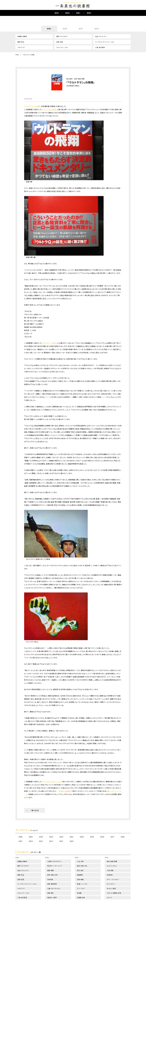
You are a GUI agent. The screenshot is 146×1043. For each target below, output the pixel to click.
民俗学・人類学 (52, 898)
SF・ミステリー (111, 884)
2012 (51, 841)
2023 (51, 837)
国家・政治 (20, 42)
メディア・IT (21, 47)
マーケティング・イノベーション (104, 42)
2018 (102, 837)
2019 (92, 837)
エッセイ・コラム (112, 866)
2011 (61, 841)
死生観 (79, 893)
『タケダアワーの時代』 (50, 343)
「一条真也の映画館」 (64, 791)
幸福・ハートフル (82, 884)
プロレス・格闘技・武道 (114, 893)
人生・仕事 (80, 861)
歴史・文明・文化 (82, 866)
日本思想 (50, 879)
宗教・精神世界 (52, 884)
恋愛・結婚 (80, 879)
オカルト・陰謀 (111, 888)
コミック (109, 898)
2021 (71, 837)
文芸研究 (110, 875)
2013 (41, 841)
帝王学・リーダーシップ (54, 866)
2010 (71, 841)
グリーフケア (81, 888)
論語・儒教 (50, 870)
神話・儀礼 (50, 893)
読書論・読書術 (22, 36)
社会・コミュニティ (101, 36)
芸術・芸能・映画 (79, 79)
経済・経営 (59, 42)
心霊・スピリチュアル (53, 888)
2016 (123, 837)
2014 (31, 841)
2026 (20, 837)
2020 (82, 837)
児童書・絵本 (81, 898)
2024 (41, 837)
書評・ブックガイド (62, 36)
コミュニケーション (62, 47)
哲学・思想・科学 (52, 875)
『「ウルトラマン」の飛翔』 (32, 106)
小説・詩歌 (110, 870)
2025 (31, 837)
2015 (20, 841)
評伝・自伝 (80, 870)
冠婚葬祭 (80, 875)
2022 (61, 837)
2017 (112, 837)
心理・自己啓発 (100, 47)
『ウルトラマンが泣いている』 (51, 781)
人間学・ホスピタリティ (54, 861)
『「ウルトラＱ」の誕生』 (49, 109)
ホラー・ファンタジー (113, 879)
